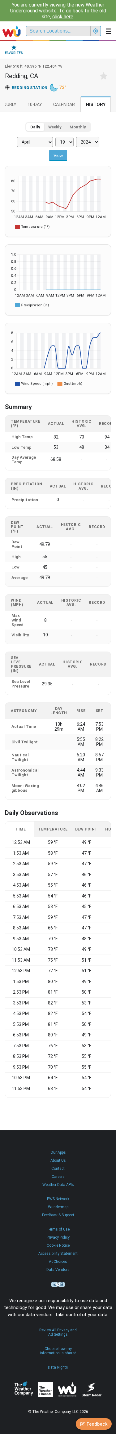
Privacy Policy (58, 1237)
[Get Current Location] (96, 31)
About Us (58, 1160)
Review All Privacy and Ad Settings (58, 1332)
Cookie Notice (58, 1245)
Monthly (78, 127)
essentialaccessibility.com (58, 1284)
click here (62, 17)
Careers (58, 1176)
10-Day (35, 104)
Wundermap (58, 1207)
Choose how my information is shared (58, 1351)
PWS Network (58, 1199)
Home (11, 31)
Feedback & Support (58, 1215)
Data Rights (58, 1367)
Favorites (14, 53)
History (95, 104)
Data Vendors (58, 1269)
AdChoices (58, 1261)
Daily (35, 127)
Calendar (64, 104)
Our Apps (58, 1152)
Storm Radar (91, 1389)
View (58, 155)
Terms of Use (58, 1229)
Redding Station (29, 87)
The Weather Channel (45, 1389)
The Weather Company (24, 1389)
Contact (58, 1168)
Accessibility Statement (58, 1253)
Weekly (55, 127)
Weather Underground (67, 1389)
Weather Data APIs (58, 1184)
